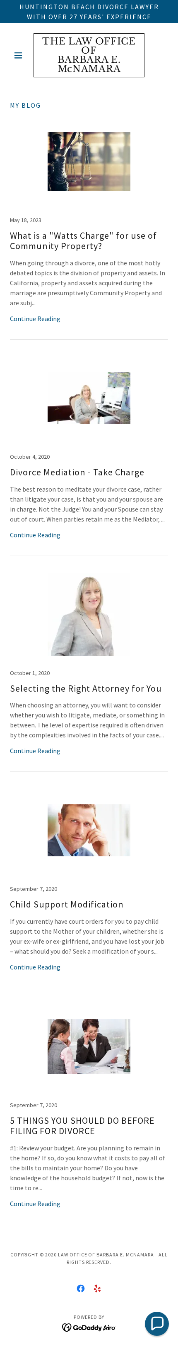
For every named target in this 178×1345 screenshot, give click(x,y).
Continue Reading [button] (35, 318)
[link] (89, 55)
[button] (22, 55)
